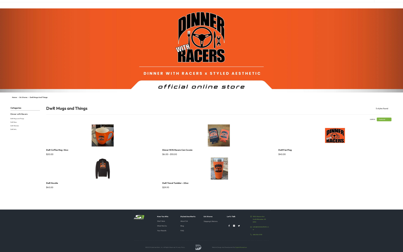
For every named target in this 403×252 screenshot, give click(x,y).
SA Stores (23, 97)
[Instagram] (234, 226)
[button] (384, 119)
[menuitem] (26, 121)
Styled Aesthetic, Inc (156, 247)
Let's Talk (231, 216)
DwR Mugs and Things (39, 97)
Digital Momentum (241, 247)
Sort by (372, 119)
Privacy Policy (180, 247)
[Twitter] (239, 226)
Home (14, 97)
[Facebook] (229, 226)
